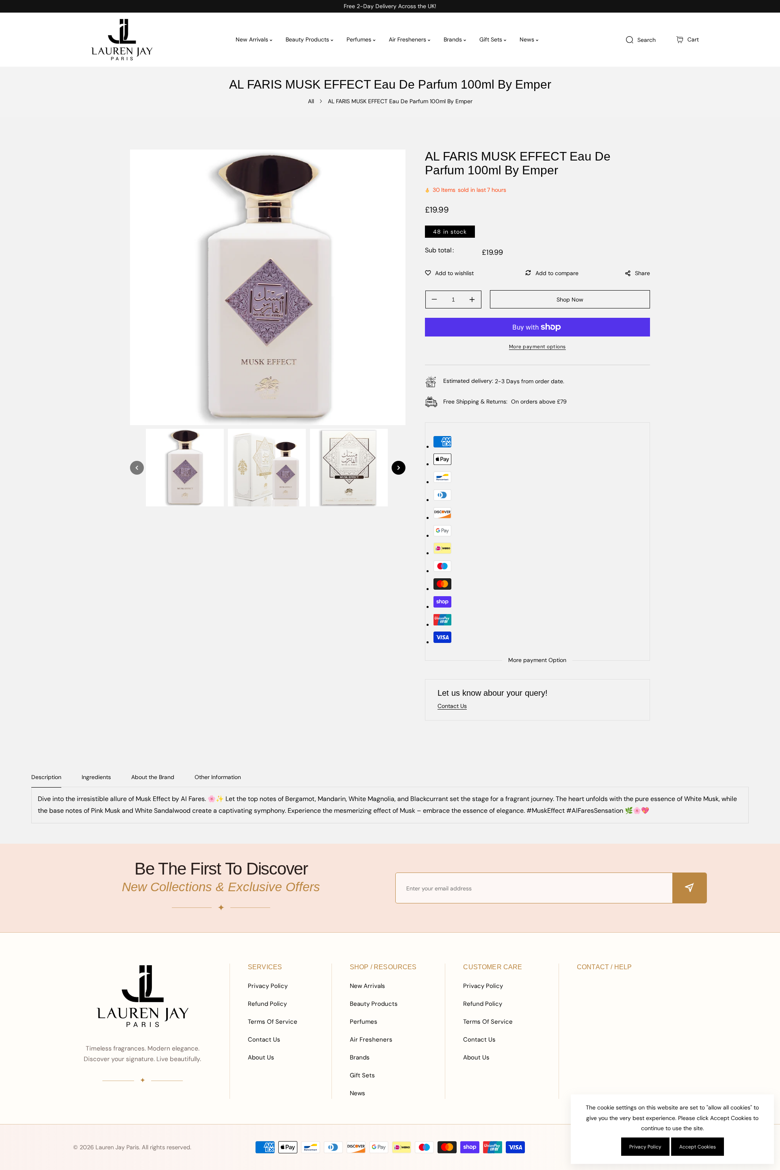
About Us (261, 1057)
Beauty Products (374, 1004)
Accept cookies (697, 1147)
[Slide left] (137, 468)
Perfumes (363, 1022)
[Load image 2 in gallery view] (267, 468)
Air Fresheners (371, 1039)
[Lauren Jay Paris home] (143, 996)
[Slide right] (398, 468)
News (357, 1093)
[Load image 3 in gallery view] (349, 468)
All (311, 101)
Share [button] (642, 273)
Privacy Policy (268, 986)
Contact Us (264, 1039)
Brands (360, 1057)
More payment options (537, 346)
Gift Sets (362, 1075)
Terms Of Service (272, 1022)
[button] (687, 40)
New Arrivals (367, 986)
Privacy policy (645, 1147)
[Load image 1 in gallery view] (185, 468)
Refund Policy (267, 1004)
